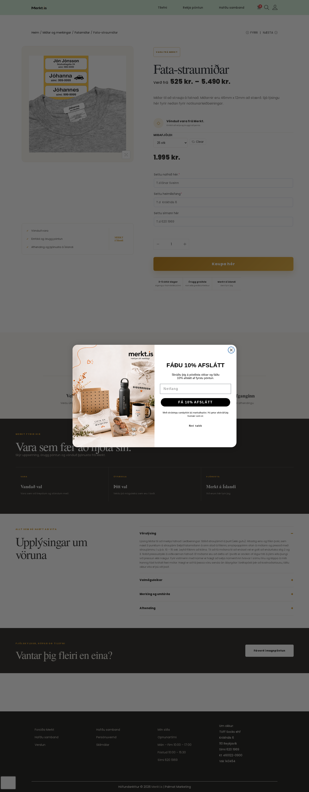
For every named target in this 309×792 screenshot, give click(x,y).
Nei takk (195, 425)
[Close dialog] (231, 350)
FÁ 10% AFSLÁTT (195, 402)
